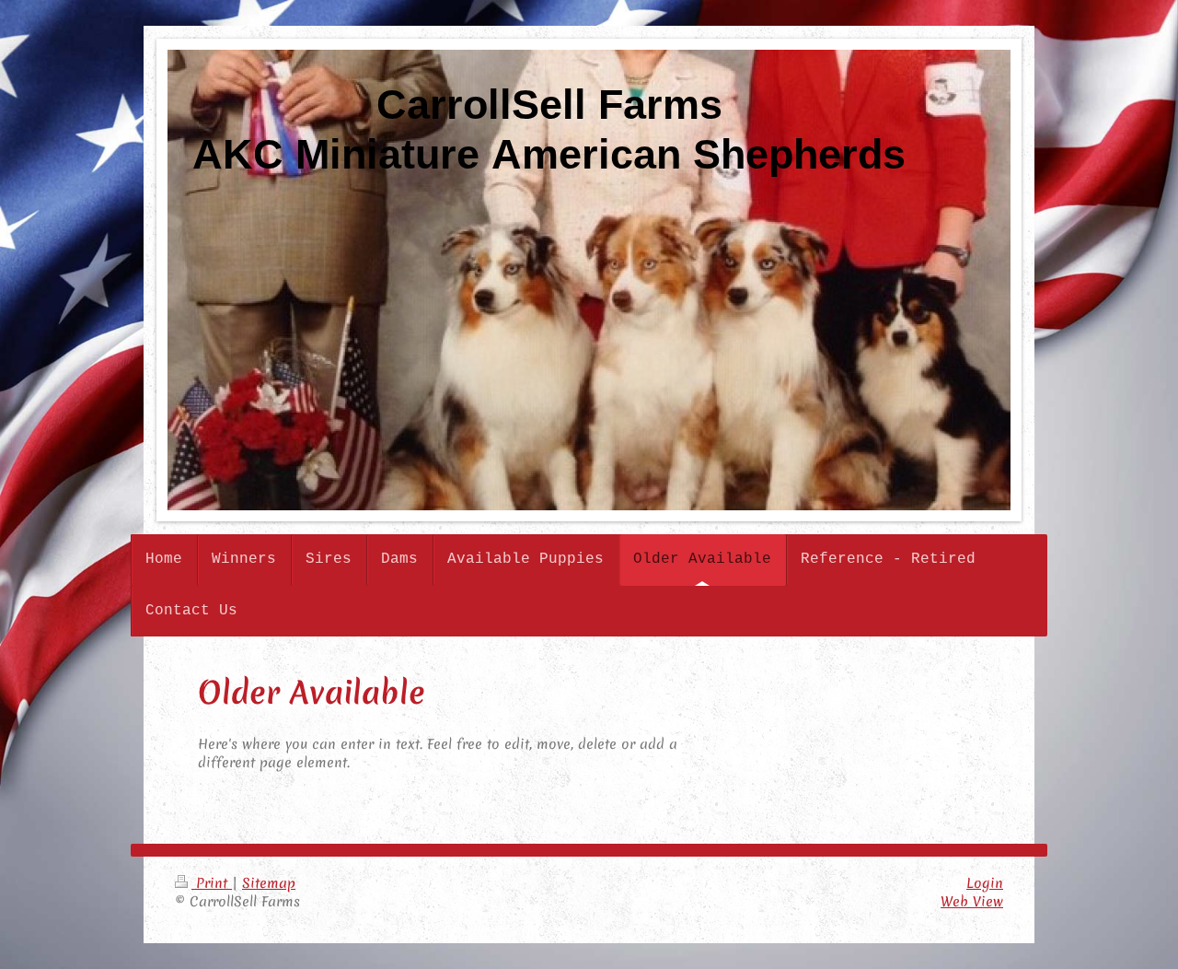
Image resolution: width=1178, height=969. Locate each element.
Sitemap (268, 883)
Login (984, 883)
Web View (972, 902)
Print (211, 883)
